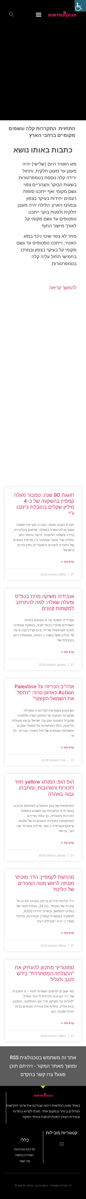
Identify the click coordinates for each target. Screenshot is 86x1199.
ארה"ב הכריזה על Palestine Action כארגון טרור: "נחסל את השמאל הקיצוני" (44, 692)
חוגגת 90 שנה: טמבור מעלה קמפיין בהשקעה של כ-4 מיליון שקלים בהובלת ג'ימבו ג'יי (44, 504)
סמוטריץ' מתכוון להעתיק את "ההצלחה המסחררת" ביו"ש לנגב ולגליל (44, 973)
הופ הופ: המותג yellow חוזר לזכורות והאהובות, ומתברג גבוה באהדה (44, 788)
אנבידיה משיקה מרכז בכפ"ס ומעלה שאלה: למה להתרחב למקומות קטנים (44, 602)
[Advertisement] (43, 69)
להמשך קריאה (62, 287)
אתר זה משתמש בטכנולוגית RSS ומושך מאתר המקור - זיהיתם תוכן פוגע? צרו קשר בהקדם (43, 1066)
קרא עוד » (67, 561)
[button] (38, 14)
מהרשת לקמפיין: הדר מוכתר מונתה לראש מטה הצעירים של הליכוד (44, 883)
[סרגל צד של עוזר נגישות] (80, 6)
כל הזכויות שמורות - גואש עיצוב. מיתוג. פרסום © (43, 1185)
